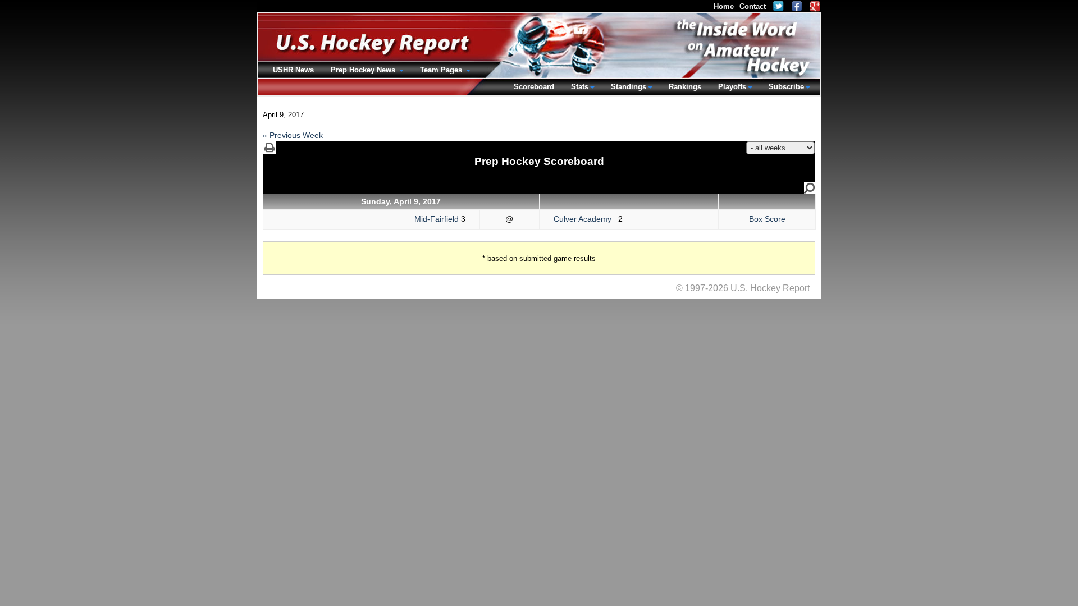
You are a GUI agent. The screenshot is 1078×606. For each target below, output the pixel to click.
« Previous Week (293, 135)
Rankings (685, 86)
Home (724, 6)
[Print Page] (269, 147)
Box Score (767, 218)
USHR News (293, 70)
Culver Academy (586, 218)
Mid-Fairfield (436, 218)
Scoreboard (534, 86)
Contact (752, 6)
